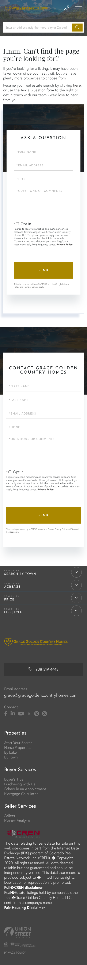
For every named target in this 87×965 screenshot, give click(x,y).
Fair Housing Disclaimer (24, 907)
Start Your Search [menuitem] (18, 742)
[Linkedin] (13, 714)
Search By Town (20, 574)
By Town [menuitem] (11, 757)
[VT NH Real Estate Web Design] (43, 932)
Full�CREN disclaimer (23, 887)
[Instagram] (44, 714)
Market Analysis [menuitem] (17, 820)
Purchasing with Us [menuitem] (19, 784)
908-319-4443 (46, 669)
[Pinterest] (36, 714)
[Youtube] (21, 714)
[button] (77, 28)
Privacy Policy (64, 244)
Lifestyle (13, 612)
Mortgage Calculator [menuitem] (21, 793)
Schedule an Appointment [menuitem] (25, 788)
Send (43, 270)
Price (9, 599)
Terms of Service (31, 287)
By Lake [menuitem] (10, 752)
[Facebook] (5, 714)
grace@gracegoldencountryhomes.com (40, 695)
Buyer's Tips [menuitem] (13, 779)
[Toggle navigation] (78, 8)
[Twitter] (29, 714)
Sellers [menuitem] (9, 815)
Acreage (12, 587)
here (77, 85)
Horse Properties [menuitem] (17, 747)
